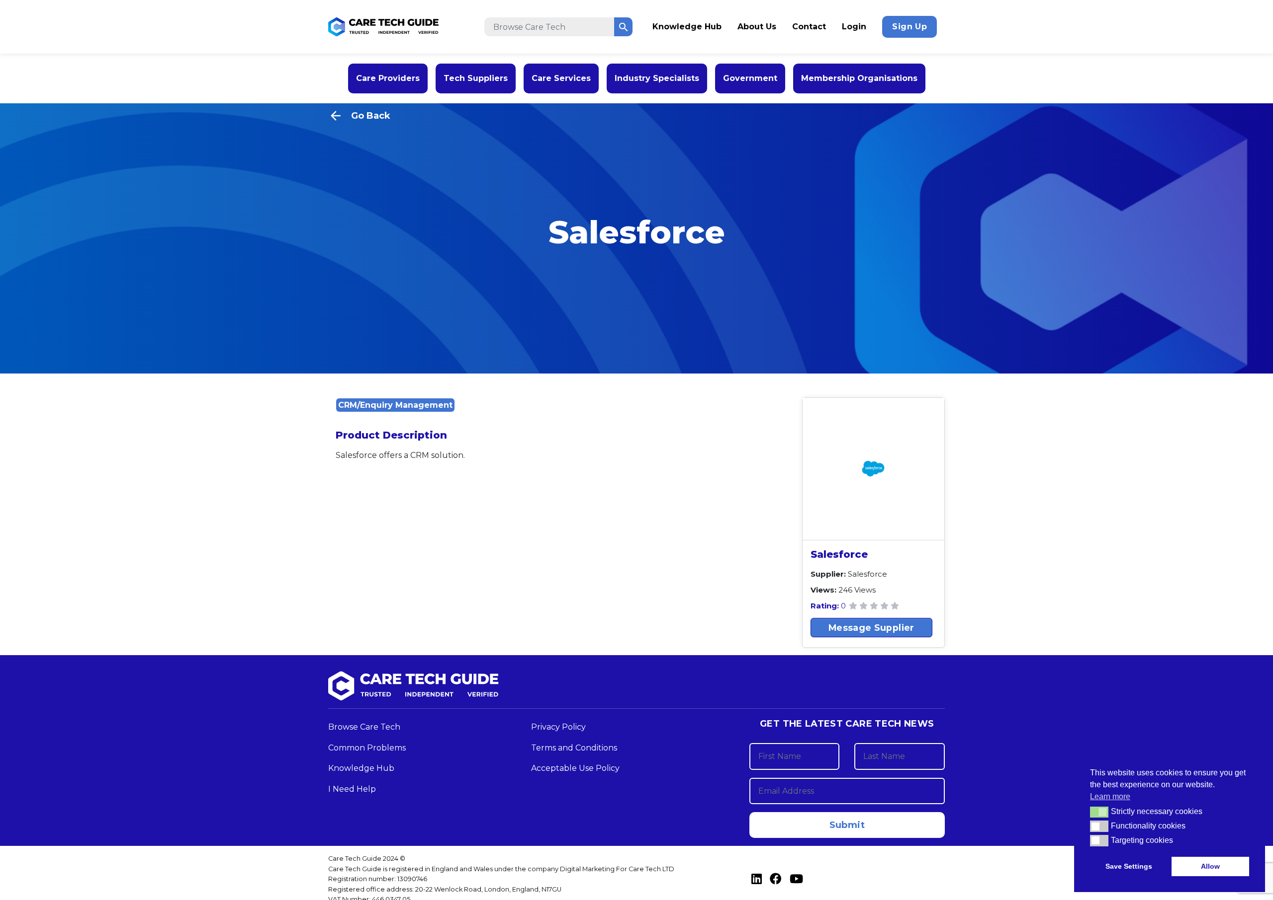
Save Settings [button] (1128, 866)
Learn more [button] (1110, 796)
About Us (756, 26)
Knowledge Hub (687, 26)
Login (854, 26)
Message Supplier (871, 627)
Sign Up (909, 26)
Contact (809, 26)
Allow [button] (1210, 866)
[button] (1099, 812)
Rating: (826, 605)
